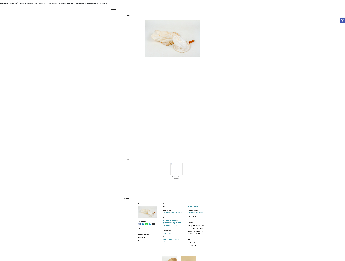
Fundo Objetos (166, 212)
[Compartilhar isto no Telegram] (150, 224)
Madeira (165, 239)
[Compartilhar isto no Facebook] (139, 224)
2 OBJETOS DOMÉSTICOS (169, 220)
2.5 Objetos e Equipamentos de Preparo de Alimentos (172, 222)
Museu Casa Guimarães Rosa (195, 212)
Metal (170, 239)
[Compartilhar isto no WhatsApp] (146, 224)
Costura (190, 206)
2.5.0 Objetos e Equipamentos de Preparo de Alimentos (170, 225)
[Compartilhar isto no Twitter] (143, 224)
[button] (342, 20)
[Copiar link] (153, 224)
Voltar (233, 10)
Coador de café (167, 233)
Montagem (196, 206)
